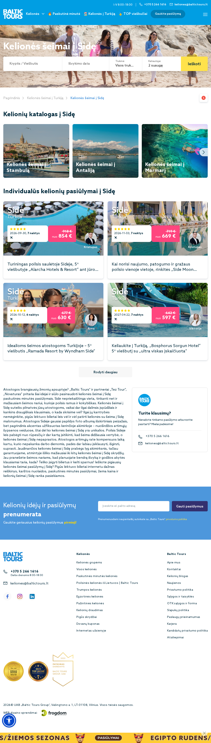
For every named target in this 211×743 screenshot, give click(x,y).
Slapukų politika (178, 610)
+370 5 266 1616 (157, 436)
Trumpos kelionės (89, 590)
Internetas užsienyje (91, 631)
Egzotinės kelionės (89, 596)
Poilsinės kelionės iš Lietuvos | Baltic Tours (107, 583)
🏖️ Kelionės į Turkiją (99, 14)
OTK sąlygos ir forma (182, 603)
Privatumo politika (180, 590)
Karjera (172, 624)
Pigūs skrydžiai (86, 617)
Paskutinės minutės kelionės (97, 576)
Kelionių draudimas (89, 610)
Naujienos (174, 583)
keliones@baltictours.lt (162, 443)
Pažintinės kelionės (90, 603)
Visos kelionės (86, 569)
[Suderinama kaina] (203, 98)
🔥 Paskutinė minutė (64, 14)
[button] (9, 720)
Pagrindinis (11, 98)
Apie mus (174, 562)
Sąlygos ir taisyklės (180, 596)
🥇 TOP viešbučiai (132, 14)
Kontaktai (174, 569)
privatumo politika (176, 519)
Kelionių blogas (177, 576)
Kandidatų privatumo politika (187, 631)
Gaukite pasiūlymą (168, 14)
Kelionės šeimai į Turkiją (45, 98)
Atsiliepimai (175, 637)
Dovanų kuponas (88, 624)
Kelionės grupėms (89, 562)
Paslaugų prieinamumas (183, 617)
